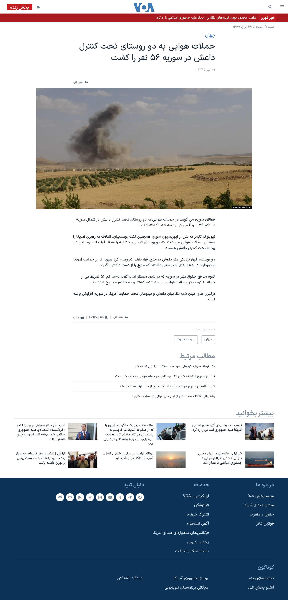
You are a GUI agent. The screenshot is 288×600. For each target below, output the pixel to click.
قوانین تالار (265, 523)
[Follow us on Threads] (90, 497)
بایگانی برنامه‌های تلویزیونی (186, 587)
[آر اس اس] (80, 497)
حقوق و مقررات (261, 514)
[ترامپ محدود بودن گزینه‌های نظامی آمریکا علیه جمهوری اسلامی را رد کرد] (259, 431)
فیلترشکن (201, 505)
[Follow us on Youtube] (110, 497)
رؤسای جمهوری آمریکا (191, 578)
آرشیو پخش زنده (261, 587)
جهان (210, 35)
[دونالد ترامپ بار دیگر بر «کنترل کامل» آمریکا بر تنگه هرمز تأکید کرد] (171, 459)
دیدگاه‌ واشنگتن (129, 578)
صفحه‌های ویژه (261, 578)
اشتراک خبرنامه (197, 514)
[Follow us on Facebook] (140, 497)
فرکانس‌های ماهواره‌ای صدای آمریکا (181, 533)
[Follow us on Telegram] (130, 497)
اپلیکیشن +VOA (196, 496)
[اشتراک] (60, 497)
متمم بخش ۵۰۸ (261, 496)
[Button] (80, 82)
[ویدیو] (38, 7)
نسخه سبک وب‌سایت (192, 551)
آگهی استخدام (197, 523)
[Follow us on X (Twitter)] (120, 497)
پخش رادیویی (198, 542)
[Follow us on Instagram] (100, 497)
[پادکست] (70, 497)
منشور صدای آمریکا (259, 505)
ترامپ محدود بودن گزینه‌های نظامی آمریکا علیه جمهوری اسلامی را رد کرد (206, 17)
